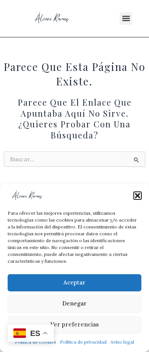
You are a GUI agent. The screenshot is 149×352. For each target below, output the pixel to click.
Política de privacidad (83, 342)
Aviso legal (122, 342)
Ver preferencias (74, 324)
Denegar (74, 303)
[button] (137, 195)
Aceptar (74, 282)
